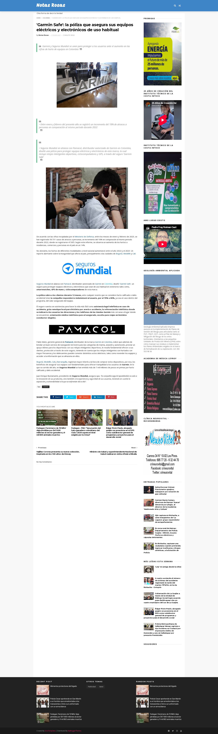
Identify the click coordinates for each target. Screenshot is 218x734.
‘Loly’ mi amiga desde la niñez (168, 567)
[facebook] (169, 731)
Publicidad (92, 687)
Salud (101, 687)
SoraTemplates (50, 731)
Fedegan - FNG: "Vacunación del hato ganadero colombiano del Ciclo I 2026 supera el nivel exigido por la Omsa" (86, 431)
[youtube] (181, 731)
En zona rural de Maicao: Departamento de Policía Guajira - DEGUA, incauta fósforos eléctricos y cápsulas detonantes (160, 532)
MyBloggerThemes (74, 731)
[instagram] (177, 731)
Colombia (46, 18)
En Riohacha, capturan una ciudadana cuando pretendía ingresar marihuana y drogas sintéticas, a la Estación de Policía (162, 548)
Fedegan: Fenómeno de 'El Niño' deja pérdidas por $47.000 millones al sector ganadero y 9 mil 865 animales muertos (51, 431)
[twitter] (173, 731)
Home (38, 18)
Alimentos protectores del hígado (63, 686)
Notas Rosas (50, 5)
